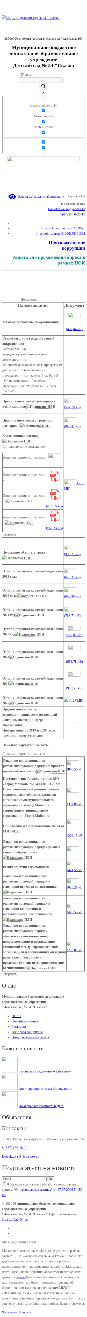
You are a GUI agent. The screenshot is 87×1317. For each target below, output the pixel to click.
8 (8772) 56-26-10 (14, 1148)
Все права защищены (27, 1032)
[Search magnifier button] (43, 86)
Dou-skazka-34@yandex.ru (66, 209)
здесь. (21, 1277)
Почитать (24, 1312)
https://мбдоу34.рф (15, 1219)
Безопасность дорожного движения (44, 1071)
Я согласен (9, 1312)
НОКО (16, 1016)
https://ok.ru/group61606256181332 (60, 233)
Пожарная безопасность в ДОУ (41, 1106)
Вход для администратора (30, 1037)
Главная (7, 294)
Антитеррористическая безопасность (45, 1088)
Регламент (19, 1026)
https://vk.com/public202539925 (63, 228)
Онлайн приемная (25, 1021)
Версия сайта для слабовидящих (40, 196)
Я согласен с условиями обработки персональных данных (43, 1190)
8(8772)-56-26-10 (72, 214)
